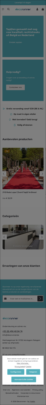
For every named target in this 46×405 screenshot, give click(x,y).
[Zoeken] (8, 9)
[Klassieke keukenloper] (23, 237)
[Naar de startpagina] (23, 9)
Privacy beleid (20, 366)
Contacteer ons (15, 87)
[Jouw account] (37, 9)
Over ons (6, 390)
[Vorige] (3, 173)
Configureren (15, 372)
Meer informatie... (23, 363)
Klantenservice (23, 396)
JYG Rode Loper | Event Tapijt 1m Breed (19, 192)
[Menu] (3, 9)
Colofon (28, 366)
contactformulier (18, 354)
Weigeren (33, 372)
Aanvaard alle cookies (23, 379)
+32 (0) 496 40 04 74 (12, 331)
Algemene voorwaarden (21, 390)
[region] (23, 173)
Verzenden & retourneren (30, 393)
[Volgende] (42, 173)
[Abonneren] (40, 298)
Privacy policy (37, 390)
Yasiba (32, 401)
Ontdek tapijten (15, 42)
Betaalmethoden (12, 393)
